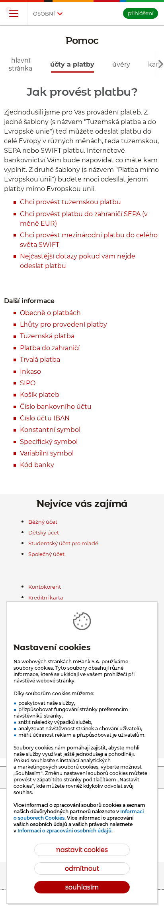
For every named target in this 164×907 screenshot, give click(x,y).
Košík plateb (39, 394)
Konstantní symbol (50, 430)
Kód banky (37, 465)
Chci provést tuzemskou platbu (70, 202)
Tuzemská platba (47, 336)
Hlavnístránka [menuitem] (20, 64)
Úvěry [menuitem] (121, 64)
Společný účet (46, 554)
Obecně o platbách (50, 313)
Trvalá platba (40, 359)
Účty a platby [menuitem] (72, 64)
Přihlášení (140, 13)
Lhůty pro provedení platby (63, 324)
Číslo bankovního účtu (56, 406)
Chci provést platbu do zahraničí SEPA (80, 214)
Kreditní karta (45, 597)
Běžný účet (42, 522)
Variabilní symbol (47, 453)
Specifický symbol (49, 442)
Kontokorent (44, 587)
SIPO (27, 383)
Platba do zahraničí (50, 348)
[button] (13, 14)
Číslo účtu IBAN (45, 418)
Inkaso (30, 371)
